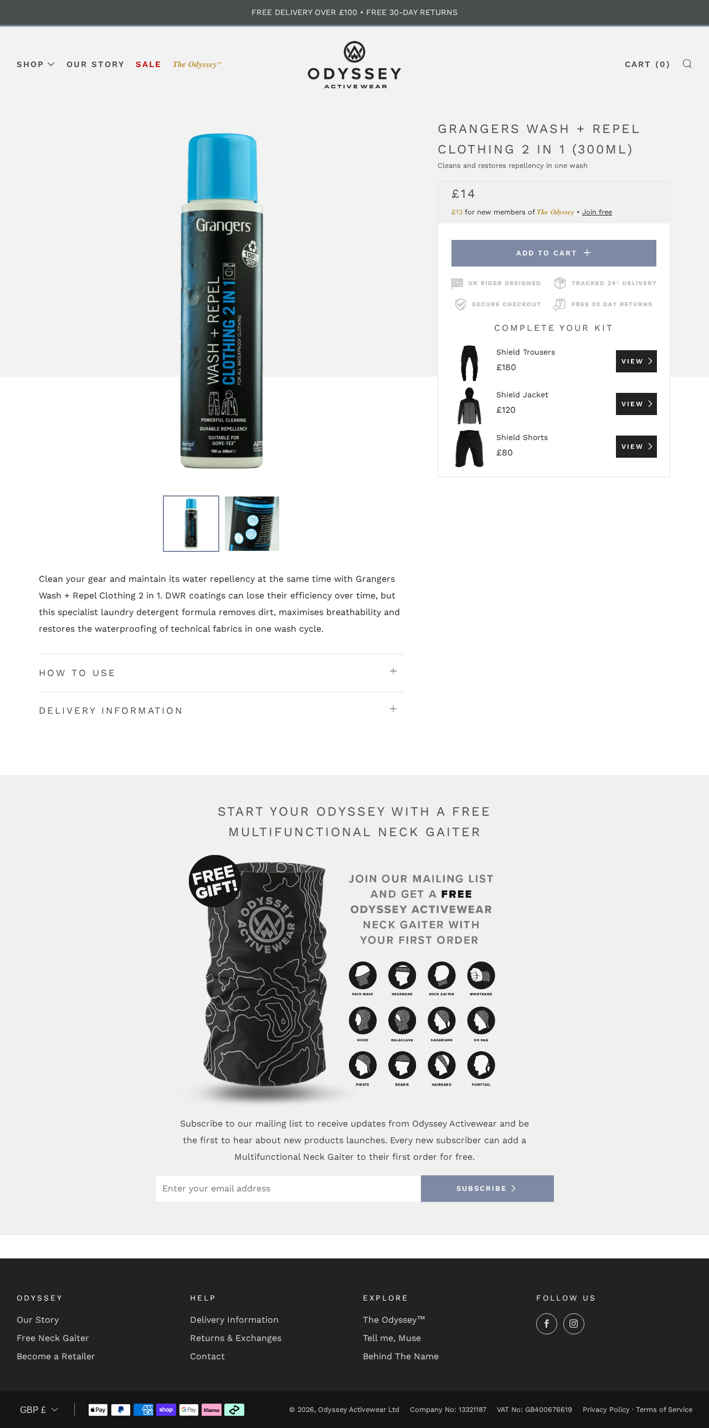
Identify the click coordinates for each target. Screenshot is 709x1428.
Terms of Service (664, 1409)
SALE (149, 64)
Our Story (95, 64)
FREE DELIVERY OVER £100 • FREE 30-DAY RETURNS (354, 12)
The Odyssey (197, 64)
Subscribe (481, 1188)
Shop (30, 64)
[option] (221, 302)
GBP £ (33, 1410)
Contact (207, 1356)
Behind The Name (401, 1356)
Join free (597, 211)
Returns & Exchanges (235, 1338)
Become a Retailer (56, 1356)
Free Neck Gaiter (53, 1338)
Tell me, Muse (392, 1338)
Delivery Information (234, 1319)
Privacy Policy (606, 1409)
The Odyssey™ (394, 1319)
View (632, 361)
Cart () (648, 64)
